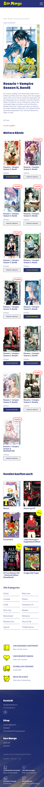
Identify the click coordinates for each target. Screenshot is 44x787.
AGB (19, 759)
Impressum (6, 759)
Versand (6, 728)
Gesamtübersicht (9, 725)
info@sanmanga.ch (10, 705)
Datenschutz (14, 759)
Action (5, 19)
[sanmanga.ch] (5, 712)
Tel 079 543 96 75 (9, 708)
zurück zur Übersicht (9, 23)
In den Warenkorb (12, 177)
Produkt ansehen (32, 177)
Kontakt (6, 746)
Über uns (6, 743)
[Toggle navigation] (40, 3)
